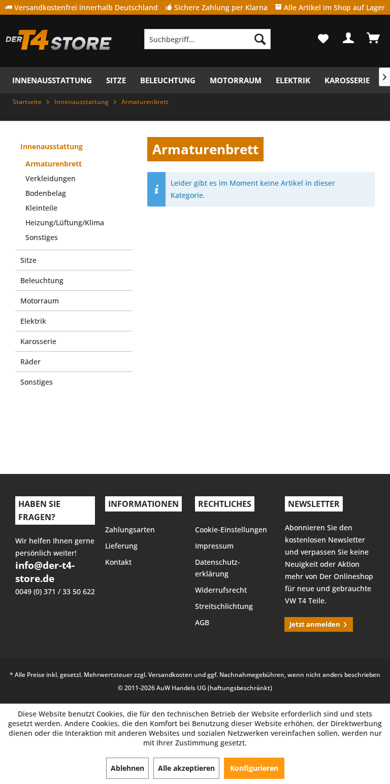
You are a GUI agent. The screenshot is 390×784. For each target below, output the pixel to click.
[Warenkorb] (374, 38)
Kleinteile (41, 208)
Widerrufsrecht (221, 590)
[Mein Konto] (349, 38)
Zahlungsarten (130, 529)
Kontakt (118, 562)
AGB (202, 622)
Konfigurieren (254, 768)
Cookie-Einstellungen (231, 529)
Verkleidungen (50, 178)
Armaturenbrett (53, 163)
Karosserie (38, 341)
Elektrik (33, 321)
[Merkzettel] (324, 38)
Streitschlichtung (224, 606)
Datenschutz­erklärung (217, 568)
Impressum (214, 546)
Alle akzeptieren (186, 768)
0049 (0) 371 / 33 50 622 (55, 591)
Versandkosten (170, 674)
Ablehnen (127, 768)
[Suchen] (260, 39)
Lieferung (121, 546)
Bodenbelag (45, 193)
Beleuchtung (41, 280)
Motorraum (39, 300)
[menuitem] (207, 39)
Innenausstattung (51, 146)
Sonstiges (41, 237)
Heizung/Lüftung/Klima (64, 222)
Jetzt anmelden (314, 624)
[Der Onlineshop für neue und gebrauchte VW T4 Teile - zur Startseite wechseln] (59, 41)
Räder (30, 361)
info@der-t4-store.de (45, 572)
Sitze (28, 260)
